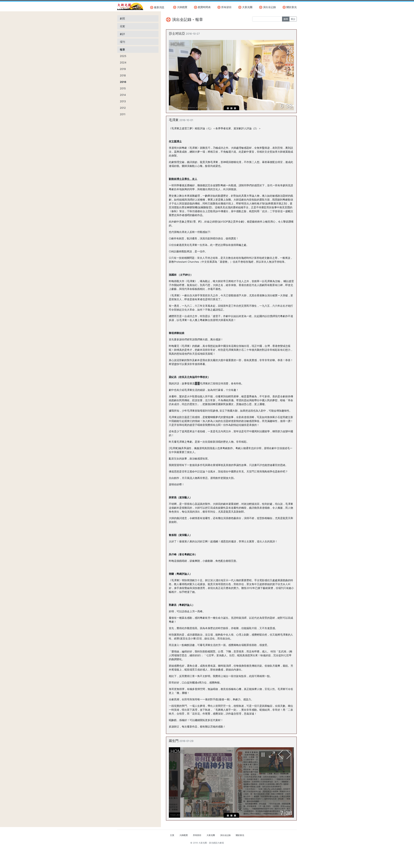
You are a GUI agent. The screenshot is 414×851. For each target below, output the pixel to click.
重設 (293, 19)
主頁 (172, 835)
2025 (123, 56)
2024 (123, 62)
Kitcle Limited (265, 846)
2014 (123, 94)
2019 (123, 69)
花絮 (122, 26)
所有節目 (226, 7)
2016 (123, 82)
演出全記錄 (269, 7)
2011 (122, 114)
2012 (123, 107)
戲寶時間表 (204, 7)
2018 (123, 75)
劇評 (122, 34)
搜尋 (285, 19)
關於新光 (291, 7)
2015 (123, 88)
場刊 (122, 41)
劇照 (122, 18)
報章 (122, 49)
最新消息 (159, 7)
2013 (123, 101)
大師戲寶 (182, 7)
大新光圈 (247, 7)
